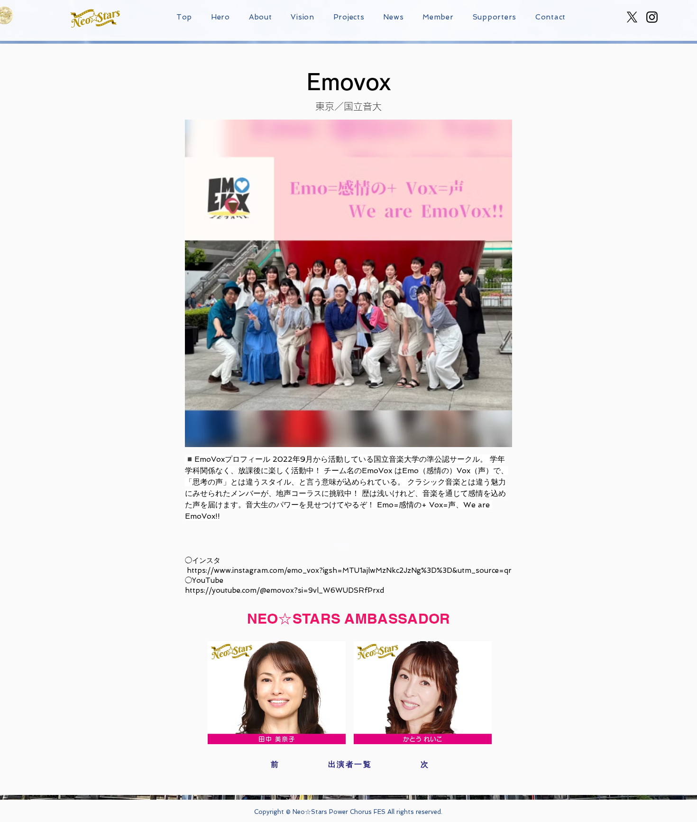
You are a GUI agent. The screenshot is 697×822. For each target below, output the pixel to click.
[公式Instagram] (652, 17)
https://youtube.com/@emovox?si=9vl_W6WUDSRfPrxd (284, 590)
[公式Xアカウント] (632, 17)
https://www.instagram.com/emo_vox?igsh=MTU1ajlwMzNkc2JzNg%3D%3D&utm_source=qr (349, 570)
